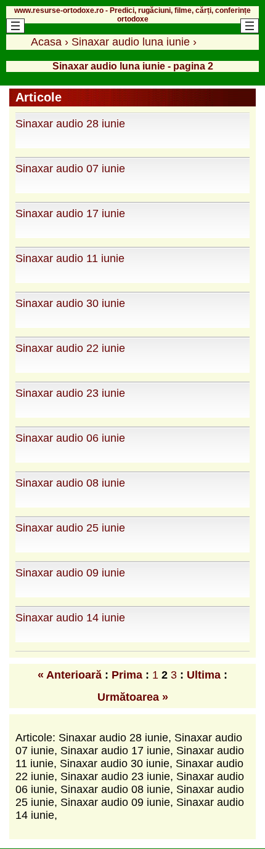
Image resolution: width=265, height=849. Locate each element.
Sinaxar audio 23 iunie (70, 393)
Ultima (204, 675)
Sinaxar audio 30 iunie (70, 303)
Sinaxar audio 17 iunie (70, 213)
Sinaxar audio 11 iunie (69, 258)
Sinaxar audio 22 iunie (70, 348)
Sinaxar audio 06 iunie (70, 438)
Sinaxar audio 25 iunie (70, 528)
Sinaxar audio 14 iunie (70, 618)
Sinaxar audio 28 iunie (70, 124)
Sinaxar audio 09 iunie (70, 573)
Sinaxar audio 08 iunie (70, 483)
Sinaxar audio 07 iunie (70, 168)
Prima (127, 675)
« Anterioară (70, 675)
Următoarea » (132, 697)
